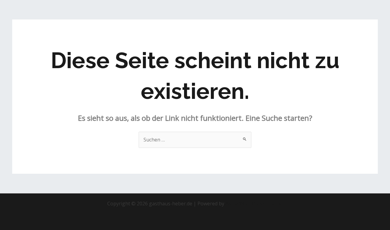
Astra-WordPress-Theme (254, 203)
